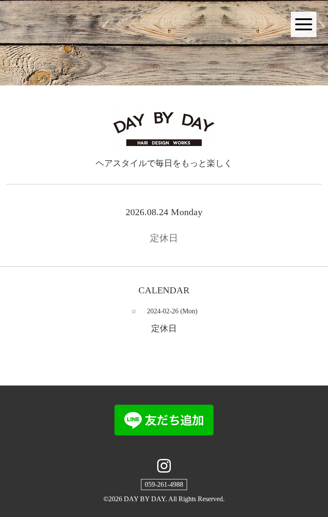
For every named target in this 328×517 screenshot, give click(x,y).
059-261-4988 (164, 484)
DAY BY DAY (144, 498)
